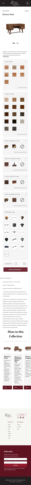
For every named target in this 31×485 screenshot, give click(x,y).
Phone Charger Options (12, 194)
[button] (3, 28)
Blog (18, 429)
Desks (7, 10)
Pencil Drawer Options (12, 140)
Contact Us (19, 426)
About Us (18, 424)
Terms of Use (19, 481)
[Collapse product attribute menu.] (25, 61)
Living (9, 431)
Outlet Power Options (12, 176)
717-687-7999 (21, 414)
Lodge (9, 438)
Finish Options (9, 94)
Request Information (15, 269)
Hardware (8, 212)
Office (4, 10)
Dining (9, 424)
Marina (27, 10)
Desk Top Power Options (12, 158)
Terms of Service (11, 469)
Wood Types (8, 61)
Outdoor (9, 435)
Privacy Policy (12, 481)
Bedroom (9, 426)
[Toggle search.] (27, 3)
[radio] (6, 67)
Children (9, 433)
